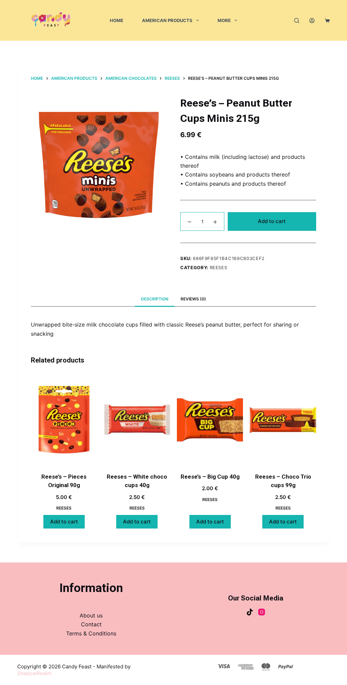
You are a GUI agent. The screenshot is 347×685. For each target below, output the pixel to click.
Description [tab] (154, 298)
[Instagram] (261, 612)
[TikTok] (249, 612)
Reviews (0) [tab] (193, 298)
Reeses (218, 267)
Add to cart (272, 221)
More (224, 20)
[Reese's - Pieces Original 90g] (64, 419)
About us (91, 615)
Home (116, 20)
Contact (91, 624)
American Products (167, 20)
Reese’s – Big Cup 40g (210, 476)
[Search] (296, 20)
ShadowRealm (34, 673)
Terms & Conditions (91, 633)
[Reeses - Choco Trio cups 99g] (283, 419)
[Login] (311, 20)
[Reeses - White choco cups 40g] (137, 419)
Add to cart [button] (64, 521)
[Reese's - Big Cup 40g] (210, 419)
